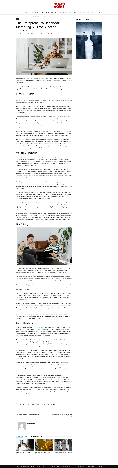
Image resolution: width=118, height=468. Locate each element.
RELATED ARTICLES (22, 436)
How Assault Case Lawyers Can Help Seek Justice (27, 415)
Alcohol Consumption (42, 12)
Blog (31, 12)
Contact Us (90, 12)
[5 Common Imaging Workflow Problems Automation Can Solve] (25, 445)
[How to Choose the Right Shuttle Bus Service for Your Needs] (63, 445)
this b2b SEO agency (40, 329)
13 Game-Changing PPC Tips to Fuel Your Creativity (61, 415)
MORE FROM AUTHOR (35, 436)
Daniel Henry (21, 30)
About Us (81, 12)
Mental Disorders (65, 12)
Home (26, 12)
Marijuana (54, 12)
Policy (75, 12)
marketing (23, 80)
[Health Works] (59, 5)
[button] (100, 12)
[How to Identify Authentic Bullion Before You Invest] (44, 445)
